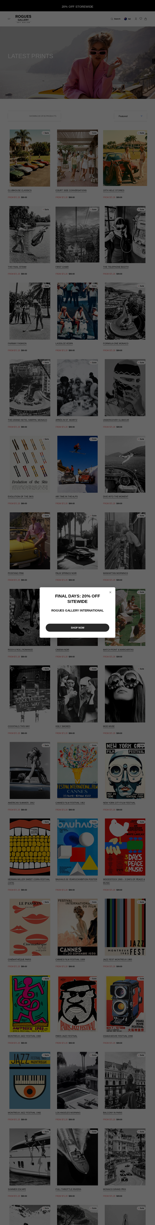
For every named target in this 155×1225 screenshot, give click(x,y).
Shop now (77, 627)
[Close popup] (110, 592)
